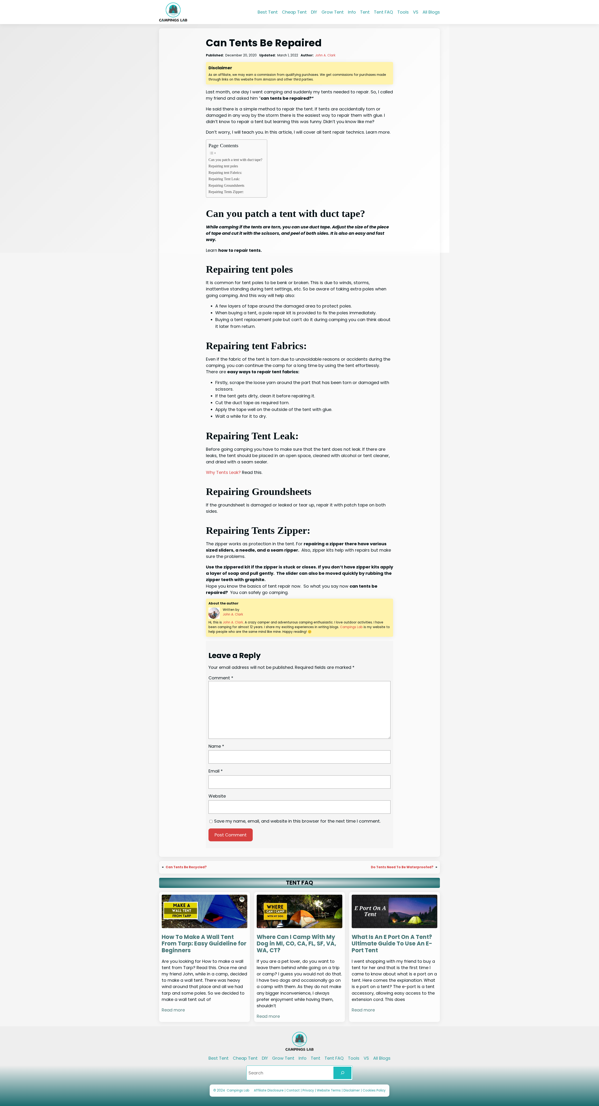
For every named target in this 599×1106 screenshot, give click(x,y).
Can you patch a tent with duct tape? (235, 159)
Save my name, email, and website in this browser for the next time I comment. (297, 821)
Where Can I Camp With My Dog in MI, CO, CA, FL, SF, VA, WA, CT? (296, 944)
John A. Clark (325, 55)
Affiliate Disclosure (269, 1090)
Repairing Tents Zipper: (226, 192)
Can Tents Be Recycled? (186, 867)
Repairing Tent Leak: (224, 179)
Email (215, 771)
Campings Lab (351, 627)
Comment (220, 678)
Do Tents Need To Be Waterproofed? (402, 867)
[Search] (342, 1073)
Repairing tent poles (223, 166)
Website (217, 796)
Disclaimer (352, 1090)
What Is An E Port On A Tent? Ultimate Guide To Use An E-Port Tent (392, 944)
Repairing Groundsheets (226, 185)
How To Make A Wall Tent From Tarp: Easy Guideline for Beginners (204, 944)
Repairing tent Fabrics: (225, 172)
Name (216, 746)
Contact (293, 1090)
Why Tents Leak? (223, 472)
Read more (173, 1010)
